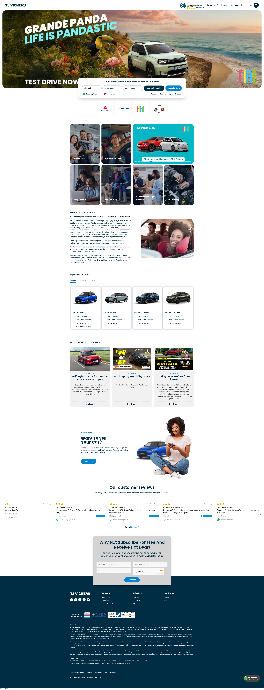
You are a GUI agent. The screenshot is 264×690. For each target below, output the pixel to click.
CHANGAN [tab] (84, 280)
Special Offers (174, 88)
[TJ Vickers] (15, 5)
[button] (136, 161)
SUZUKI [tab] (73, 280)
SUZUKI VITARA (109, 312)
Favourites (109, 94)
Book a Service (224, 5)
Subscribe (132, 580)
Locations (248, 5)
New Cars (136, 597)
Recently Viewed (92, 94)
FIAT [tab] (94, 280)
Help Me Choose (174, 94)
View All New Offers (83, 320)
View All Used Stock (84, 326)
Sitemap (113, 673)
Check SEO (4, 689)
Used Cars (137, 600)
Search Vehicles (154, 88)
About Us (105, 600)
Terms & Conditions (109, 604)
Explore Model (81, 317)
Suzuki (166, 597)
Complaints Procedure (102, 673)
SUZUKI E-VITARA (172, 312)
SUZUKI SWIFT (78, 312)
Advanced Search (158, 94)
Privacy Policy (75, 673)
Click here (89, 461)
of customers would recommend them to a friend (194, 5)
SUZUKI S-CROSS (141, 312)
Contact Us (106, 597)
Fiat (165, 600)
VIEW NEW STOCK (82, 323)
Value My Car (210, 5)
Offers (135, 604)
